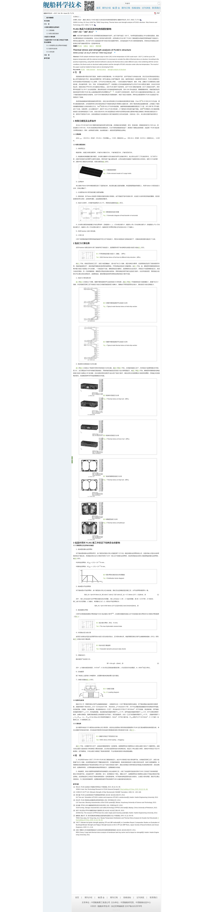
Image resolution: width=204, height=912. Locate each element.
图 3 (77, 282)
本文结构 (47, 21)
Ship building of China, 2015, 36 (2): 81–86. (134, 789)
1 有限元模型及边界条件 (51, 27)
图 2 (118, 203)
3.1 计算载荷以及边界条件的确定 (56, 45)
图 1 (104, 161)
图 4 (81, 282)
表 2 (77, 616)
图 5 (77, 368)
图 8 (138, 370)
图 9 (75, 558)
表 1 (139, 247)
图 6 (81, 368)
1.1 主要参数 (50, 30)
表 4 (132, 730)
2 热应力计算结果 (49, 37)
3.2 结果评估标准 (51, 48)
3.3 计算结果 (50, 52)
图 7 (134, 370)
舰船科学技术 (48, 13)
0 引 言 (46, 24)
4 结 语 (46, 55)
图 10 (88, 679)
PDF (158, 13)
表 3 (75, 639)
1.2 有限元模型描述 (52, 33)
